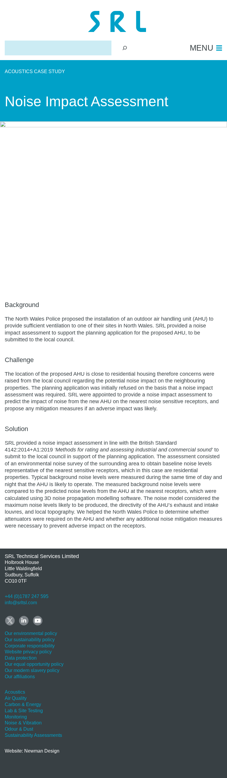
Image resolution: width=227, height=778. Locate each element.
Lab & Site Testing (24, 710)
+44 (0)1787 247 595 (26, 596)
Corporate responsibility (30, 645)
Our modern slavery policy (32, 670)
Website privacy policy (28, 651)
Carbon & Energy (23, 704)
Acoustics (15, 692)
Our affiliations (20, 676)
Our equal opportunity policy (34, 664)
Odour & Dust (19, 729)
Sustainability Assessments (33, 735)
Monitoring (16, 716)
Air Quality (16, 698)
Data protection (21, 657)
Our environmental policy (31, 633)
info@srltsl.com (21, 602)
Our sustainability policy (30, 639)
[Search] (124, 48)
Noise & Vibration (23, 722)
